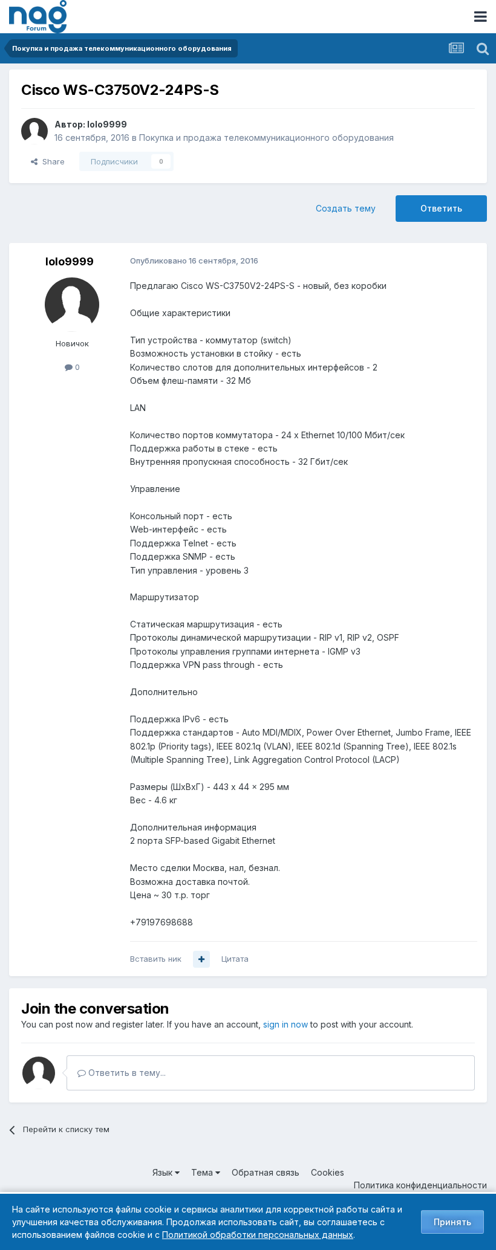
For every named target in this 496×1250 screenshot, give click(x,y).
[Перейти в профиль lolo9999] (34, 131)
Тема (203, 1172)
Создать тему (346, 208)
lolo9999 (107, 124)
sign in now (285, 1024)
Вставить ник (155, 958)
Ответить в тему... (126, 1072)
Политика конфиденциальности (420, 1185)
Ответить (441, 208)
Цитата (235, 958)
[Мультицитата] (201, 959)
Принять (452, 1222)
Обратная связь (265, 1172)
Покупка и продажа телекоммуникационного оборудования (266, 137)
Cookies (327, 1172)
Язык (163, 1172)
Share (51, 161)
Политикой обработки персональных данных (257, 1234)
